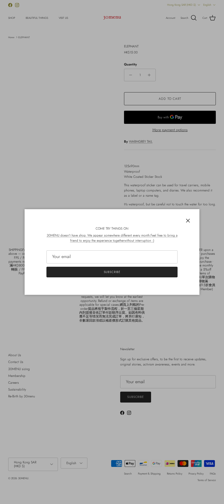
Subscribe (112, 272)
